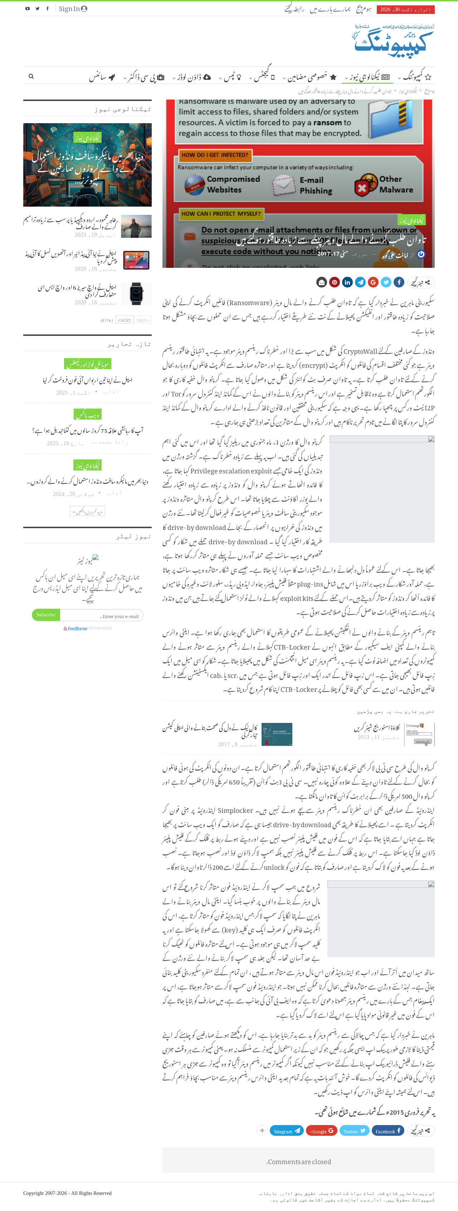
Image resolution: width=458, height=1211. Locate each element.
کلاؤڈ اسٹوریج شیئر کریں (376, 726)
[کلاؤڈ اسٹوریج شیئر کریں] (419, 734)
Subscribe (45, 614)
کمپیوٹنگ (413, 75)
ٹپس (229, 75)
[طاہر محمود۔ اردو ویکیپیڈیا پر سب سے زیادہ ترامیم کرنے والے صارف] (136, 226)
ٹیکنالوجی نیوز (364, 75)
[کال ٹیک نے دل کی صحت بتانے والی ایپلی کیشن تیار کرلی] (277, 734)
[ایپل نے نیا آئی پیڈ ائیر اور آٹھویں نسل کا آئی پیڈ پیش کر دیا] (136, 260)
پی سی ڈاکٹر (141, 75)
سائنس (97, 75)
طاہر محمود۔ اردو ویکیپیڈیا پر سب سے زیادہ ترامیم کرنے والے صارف (69, 222)
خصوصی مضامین (308, 75)
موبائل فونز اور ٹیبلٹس (88, 363)
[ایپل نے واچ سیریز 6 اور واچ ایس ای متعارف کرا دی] (136, 294)
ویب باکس (87, 414)
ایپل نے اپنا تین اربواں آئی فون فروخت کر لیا (87, 379)
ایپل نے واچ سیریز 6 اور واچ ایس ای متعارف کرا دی (77, 289)
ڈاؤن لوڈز (189, 75)
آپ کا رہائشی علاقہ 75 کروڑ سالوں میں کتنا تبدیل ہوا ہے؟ (87, 429)
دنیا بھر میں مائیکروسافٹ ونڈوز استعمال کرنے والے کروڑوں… (87, 480)
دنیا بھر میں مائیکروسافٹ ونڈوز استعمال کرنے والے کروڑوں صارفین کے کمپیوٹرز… (87, 166)
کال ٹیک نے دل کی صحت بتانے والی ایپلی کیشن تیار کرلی (209, 730)
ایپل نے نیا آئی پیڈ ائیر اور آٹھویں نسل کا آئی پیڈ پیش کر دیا (70, 256)
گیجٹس (261, 75)
